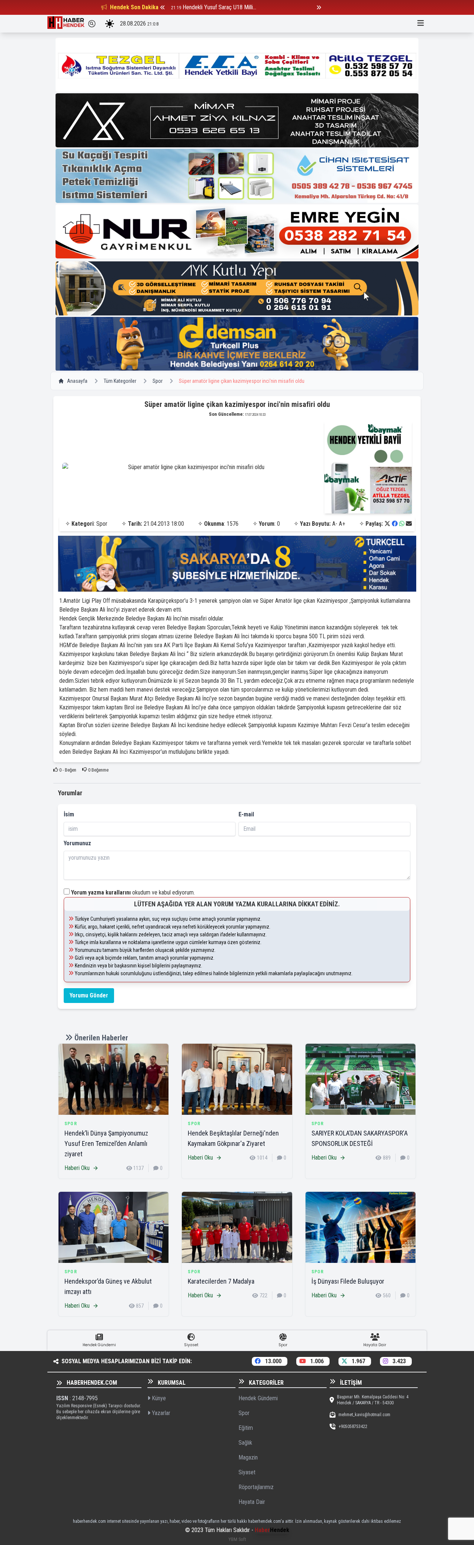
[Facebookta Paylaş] (395, 523)
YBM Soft (237, 1539)
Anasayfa (77, 381)
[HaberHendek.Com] (65, 23)
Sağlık (245, 1442)
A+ (342, 523)
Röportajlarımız (256, 1487)
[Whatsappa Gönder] (401, 523)
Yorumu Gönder (89, 995)
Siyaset (247, 1472)
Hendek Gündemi (258, 1398)
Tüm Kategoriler (120, 381)
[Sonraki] (318, 7)
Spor (158, 381)
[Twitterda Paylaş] (387, 523)
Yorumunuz (77, 843)
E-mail (246, 814)
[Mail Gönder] (409, 523)
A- (334, 523)
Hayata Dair (251, 1501)
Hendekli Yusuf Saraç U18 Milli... (219, 7)
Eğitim (245, 1427)
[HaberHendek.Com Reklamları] (237, 65)
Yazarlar (160, 1413)
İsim (69, 814)
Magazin (248, 1457)
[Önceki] (162, 7)
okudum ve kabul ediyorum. (133, 892)
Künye (158, 1398)
